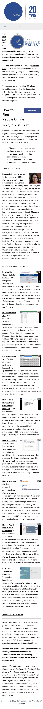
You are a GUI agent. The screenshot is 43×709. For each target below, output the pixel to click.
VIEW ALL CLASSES (12, 614)
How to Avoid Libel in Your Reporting (8, 528)
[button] (21, 26)
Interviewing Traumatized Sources (7, 571)
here (12, 660)
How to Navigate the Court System (9, 484)
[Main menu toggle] (4, 26)
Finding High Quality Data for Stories (9, 275)
